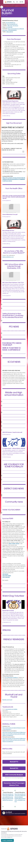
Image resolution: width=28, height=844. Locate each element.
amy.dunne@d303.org (10, 22)
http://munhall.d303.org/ (12, 24)
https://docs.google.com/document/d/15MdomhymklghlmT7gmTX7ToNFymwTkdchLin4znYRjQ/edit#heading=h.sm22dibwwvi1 (14, 734)
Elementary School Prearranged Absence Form (14, 784)
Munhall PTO (14, 762)
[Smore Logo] (8, 2)
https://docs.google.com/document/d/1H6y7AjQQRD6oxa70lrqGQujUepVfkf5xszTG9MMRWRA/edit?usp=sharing (13, 179)
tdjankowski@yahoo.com (8, 257)
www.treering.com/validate (11, 709)
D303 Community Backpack (14, 775)
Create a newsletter (7, 840)
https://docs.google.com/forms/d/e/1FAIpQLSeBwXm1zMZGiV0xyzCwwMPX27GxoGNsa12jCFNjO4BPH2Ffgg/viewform (7, 797)
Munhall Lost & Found (7, 699)
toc (2, 7)
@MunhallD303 (9, 31)
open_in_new (23, 151)
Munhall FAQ (14, 768)
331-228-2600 (9, 27)
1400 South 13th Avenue (12, 25)
